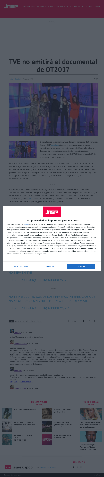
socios (26, 224)
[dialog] (52, 238)
